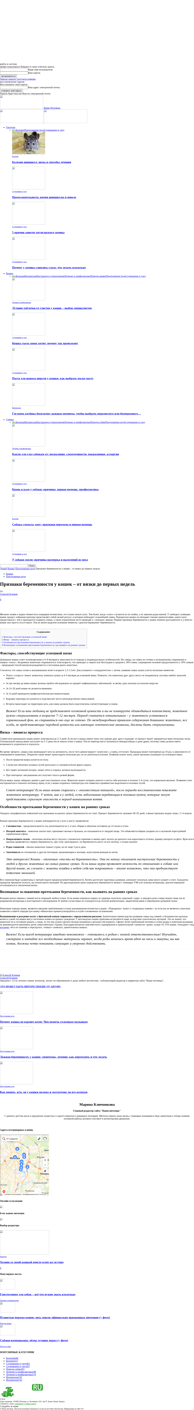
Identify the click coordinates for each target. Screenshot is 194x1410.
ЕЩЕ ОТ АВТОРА (50, 986)
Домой (3, 568)
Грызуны (10, 127)
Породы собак (97, 422)
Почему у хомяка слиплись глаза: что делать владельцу (49, 267)
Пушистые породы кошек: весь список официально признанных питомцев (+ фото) (55, 1317)
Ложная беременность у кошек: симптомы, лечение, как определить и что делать (53, 1056)
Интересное (30, 276)
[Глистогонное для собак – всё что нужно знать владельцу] (7, 1288)
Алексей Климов (9, 594)
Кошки (9, 273)
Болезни (20, 130)
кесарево (4, 927)
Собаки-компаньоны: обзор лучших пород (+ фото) (34, 1340)
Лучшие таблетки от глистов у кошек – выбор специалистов (52, 308)
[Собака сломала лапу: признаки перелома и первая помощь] (28, 515)
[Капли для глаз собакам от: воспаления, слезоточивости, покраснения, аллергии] (28, 445)
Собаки (10, 419)
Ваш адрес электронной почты (44, 87)
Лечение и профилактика (77, 276)
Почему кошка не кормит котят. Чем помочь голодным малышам (44, 1021)
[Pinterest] (27, 604)
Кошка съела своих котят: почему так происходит (45, 343)
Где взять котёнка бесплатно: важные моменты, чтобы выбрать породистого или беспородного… (76, 413)
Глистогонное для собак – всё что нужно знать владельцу (38, 1294)
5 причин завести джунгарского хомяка (38, 232)
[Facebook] (5, 604)
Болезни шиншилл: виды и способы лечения (41, 162)
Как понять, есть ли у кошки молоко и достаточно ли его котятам (43, 1092)
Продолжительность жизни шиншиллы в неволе (44, 197)
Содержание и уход (54, 130)
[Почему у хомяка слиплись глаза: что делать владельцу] (28, 259)
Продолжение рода (34, 130)
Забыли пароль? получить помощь (18, 79)
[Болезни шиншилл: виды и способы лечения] (28, 153)
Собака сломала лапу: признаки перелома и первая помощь (52, 524)
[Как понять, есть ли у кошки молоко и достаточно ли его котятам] (16, 1083)
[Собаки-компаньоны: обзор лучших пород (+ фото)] (7, 1334)
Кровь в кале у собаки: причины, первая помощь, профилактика (55, 489)
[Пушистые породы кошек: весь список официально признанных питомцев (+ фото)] (7, 1311)
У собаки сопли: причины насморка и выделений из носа (50, 559)
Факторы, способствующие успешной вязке (24, 637)
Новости (3, 1257)
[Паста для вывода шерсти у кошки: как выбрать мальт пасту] (28, 370)
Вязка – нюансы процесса (15, 639)
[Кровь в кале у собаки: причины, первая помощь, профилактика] (28, 480)
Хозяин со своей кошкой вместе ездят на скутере (32, 1262)
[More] (49, 604)
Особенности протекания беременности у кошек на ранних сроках (36, 642)
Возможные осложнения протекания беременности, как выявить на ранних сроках (43, 645)
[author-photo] (10, 975)
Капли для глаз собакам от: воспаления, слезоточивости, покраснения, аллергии (65, 454)
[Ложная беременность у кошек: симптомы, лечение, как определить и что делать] (16, 1048)
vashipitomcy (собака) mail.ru (25, 1404)
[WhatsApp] (38, 604)
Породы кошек (98, 276)
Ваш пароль (34, 73)
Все (14, 130)
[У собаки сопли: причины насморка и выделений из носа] (28, 551)
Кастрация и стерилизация (50, 276)
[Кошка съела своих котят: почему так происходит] (28, 334)
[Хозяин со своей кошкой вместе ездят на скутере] (24, 1253)
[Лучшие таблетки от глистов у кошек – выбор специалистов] (28, 299)
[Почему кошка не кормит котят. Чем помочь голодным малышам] (16, 1013)
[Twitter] (16, 604)
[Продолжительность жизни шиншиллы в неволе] (28, 188)
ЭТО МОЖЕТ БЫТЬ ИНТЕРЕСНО (20, 986)
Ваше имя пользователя (40, 69)
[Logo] (22, 122)
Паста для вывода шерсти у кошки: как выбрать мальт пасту (53, 378)
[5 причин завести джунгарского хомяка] (28, 223)
